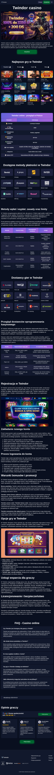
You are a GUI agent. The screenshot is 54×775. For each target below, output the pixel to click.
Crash (32, 67)
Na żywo (19, 67)
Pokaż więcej (27, 741)
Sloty (46, 67)
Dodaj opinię (45, 714)
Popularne (6, 67)
